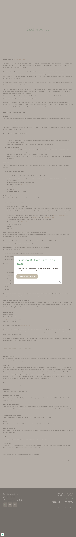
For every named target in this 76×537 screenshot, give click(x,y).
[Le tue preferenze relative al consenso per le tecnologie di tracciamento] (2, 534)
